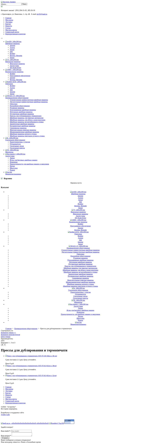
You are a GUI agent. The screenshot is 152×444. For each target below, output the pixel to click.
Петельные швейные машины (21, 112)
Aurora (12, 48)
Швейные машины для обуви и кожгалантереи (27, 120)
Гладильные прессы (17, 148)
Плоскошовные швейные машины (23, 110)
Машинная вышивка (13, 174)
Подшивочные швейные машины (22, 126)
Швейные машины (12, 44)
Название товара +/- (8, 333)
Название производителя (10, 335)
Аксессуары (14, 66)
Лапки (12, 158)
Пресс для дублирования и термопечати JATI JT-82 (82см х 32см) (32, 376)
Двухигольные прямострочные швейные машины (29, 102)
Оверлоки (9, 84)
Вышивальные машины (14, 72)
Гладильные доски (17, 146)
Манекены (9, 152)
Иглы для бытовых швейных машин (23, 160)
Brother (12, 54)
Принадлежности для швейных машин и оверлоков (29, 164)
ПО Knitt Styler (15, 68)
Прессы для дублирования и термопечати (25, 116)
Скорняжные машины (18, 128)
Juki (11, 52)
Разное (12, 170)
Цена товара (5, 337)
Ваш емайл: (6, 431)
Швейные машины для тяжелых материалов (26, 118)
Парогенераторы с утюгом (20, 142)
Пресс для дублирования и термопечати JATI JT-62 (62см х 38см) (32, 366)
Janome (12, 46)
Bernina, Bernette (16, 56)
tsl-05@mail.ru (42, 14)
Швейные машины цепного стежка (23, 134)
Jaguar (12, 50)
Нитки (12, 166)
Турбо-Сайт (5, 415)
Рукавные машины (17, 108)
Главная (8, 329)
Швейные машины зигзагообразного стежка (27, 122)
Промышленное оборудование (16, 98)
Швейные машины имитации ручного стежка (27, 136)
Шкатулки (14, 168)
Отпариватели (15, 144)
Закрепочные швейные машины (22, 124)
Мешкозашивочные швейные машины (24, 132)
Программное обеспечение (20, 76)
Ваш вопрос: (6, 436)
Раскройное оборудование (20, 106)
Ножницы (13, 162)
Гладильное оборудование (15, 140)
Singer (12, 58)
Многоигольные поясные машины (23, 130)
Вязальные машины (12, 62)
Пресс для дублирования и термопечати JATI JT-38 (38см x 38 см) (32, 356)
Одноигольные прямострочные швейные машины (29, 100)
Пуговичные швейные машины (22, 114)
